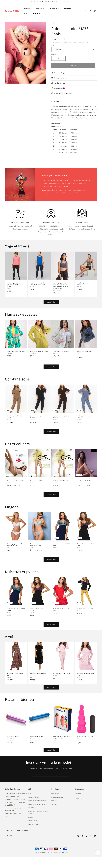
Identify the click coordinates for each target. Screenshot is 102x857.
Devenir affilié (32, 821)
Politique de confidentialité (37, 800)
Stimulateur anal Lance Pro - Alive (85, 737)
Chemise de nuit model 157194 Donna (62, 545)
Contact (30, 817)
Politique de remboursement (37, 804)
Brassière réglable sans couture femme (86, 284)
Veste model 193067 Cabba (61, 351)
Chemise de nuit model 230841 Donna (85, 674)
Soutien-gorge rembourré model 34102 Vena (14, 545)
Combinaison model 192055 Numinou (85, 417)
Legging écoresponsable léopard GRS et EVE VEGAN (38, 284)
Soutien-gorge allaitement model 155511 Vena (38, 545)
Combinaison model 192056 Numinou (61, 417)
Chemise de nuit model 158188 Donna (85, 545)
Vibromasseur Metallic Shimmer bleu (36, 737)
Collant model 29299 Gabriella (85, 481)
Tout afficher (51, 302)
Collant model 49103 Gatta (61, 481)
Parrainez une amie (34, 824)
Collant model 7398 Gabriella (15, 481)
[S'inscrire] (66, 774)
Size (52, 45)
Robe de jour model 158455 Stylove (15, 674)
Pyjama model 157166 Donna (85, 609)
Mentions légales (33, 797)
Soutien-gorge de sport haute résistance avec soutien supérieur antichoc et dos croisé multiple (62, 285)
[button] (86, 11)
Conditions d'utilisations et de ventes (38, 812)
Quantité (53, 54)
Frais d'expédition (65, 42)
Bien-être (54, 800)
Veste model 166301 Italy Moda (16, 351)
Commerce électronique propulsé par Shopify (56, 852)
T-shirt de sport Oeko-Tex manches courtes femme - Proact (14, 284)
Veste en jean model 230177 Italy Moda (85, 352)
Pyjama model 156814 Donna (61, 609)
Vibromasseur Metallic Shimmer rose (13, 737)
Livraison (31, 807)
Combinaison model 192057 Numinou (38, 417)
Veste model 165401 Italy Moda (39, 351)
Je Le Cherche (41, 852)
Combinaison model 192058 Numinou (15, 417)
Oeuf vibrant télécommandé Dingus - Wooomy (61, 737)
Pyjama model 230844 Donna (61, 673)
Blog (29, 793)
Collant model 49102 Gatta (38, 481)
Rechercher (55, 793)
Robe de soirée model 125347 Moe (38, 674)
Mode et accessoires (57, 797)
